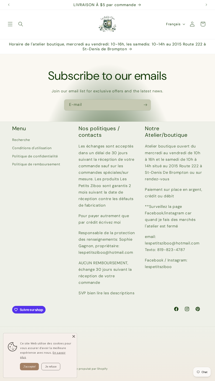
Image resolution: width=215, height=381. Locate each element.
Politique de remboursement (36, 164)
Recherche (21, 140)
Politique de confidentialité (35, 156)
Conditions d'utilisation (32, 148)
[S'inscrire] (145, 105)
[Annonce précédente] (8, 4)
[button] (10, 24)
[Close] (74, 336)
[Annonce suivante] (206, 4)
